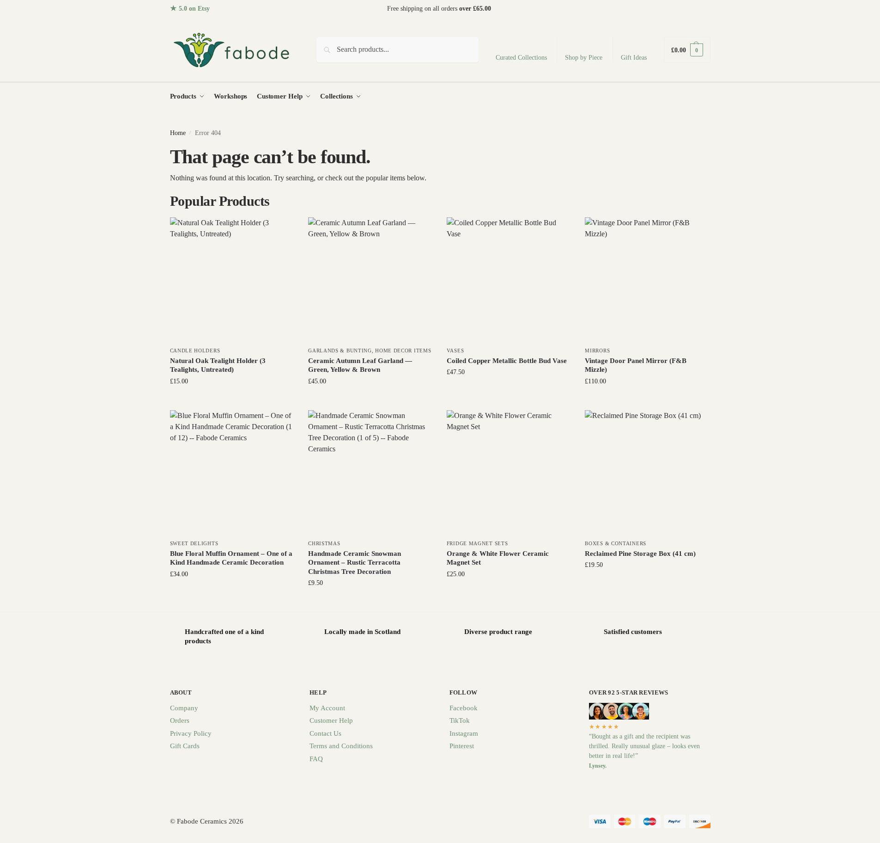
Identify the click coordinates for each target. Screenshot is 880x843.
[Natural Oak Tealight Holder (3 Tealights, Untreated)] (232, 279)
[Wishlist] (280, 231)
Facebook (463, 708)
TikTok (459, 720)
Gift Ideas (634, 57)
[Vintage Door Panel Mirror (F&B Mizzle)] (647, 279)
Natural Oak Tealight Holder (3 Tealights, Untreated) (218, 365)
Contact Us (325, 733)
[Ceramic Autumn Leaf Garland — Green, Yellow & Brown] (370, 279)
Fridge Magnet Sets (477, 543)
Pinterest (461, 746)
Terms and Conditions (341, 746)
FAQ (316, 759)
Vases (455, 350)
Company (184, 708)
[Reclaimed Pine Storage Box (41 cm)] (647, 472)
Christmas (324, 543)
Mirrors (597, 350)
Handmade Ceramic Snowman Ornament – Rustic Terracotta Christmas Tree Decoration (354, 562)
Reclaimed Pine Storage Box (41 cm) (640, 553)
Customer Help (331, 720)
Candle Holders (195, 350)
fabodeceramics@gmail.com (673, 8)
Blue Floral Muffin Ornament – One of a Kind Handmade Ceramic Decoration (231, 558)
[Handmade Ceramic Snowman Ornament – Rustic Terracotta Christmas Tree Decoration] (370, 472)
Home (178, 132)
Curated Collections (521, 57)
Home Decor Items (403, 350)
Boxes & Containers (615, 543)
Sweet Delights (194, 543)
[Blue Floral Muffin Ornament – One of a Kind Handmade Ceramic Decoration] (232, 472)
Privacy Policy (191, 733)
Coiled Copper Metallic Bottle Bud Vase (507, 360)
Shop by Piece (583, 57)
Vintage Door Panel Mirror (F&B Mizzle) (635, 365)
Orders (179, 720)
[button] (687, 49)
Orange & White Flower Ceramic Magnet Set (498, 558)
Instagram (463, 733)
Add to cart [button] (232, 400)
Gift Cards (185, 746)
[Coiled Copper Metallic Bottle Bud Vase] (509, 279)
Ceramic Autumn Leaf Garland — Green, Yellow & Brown (360, 365)
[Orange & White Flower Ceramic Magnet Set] (509, 472)
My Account (327, 708)
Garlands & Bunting (340, 350)
